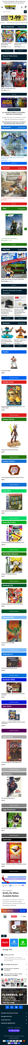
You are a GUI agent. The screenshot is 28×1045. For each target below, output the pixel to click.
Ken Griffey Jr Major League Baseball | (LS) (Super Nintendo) (13, 694)
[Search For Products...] (25, 11)
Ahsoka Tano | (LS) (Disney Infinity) (9, 449)
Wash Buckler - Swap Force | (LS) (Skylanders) (6, 340)
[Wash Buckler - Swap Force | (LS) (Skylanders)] (7, 332)
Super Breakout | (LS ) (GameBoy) (9, 511)
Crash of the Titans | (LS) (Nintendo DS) (20, 44)
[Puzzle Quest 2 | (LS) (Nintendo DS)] (7, 36)
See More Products (14, 378)
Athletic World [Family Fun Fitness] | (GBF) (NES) (12, 279)
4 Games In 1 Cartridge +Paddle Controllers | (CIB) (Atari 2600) (13, 722)
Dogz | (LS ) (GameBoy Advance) (9, 574)
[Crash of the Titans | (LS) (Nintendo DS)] (20, 36)
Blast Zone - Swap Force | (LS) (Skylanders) (20, 340)
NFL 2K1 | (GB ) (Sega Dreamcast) (9, 828)
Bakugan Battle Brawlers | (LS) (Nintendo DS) (12, 604)
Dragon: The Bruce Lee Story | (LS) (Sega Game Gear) (13, 864)
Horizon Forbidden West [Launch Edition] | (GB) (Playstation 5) (12, 158)
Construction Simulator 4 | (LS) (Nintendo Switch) (13, 198)
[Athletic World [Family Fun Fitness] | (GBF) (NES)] (14, 265)
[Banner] (5, 916)
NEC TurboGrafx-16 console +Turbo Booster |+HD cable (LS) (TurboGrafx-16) (7, 311)
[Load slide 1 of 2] (11, 19)
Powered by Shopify (14, 1038)
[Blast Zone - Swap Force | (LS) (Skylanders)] (20, 332)
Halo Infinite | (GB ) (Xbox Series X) (9, 238)
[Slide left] (2, 41)
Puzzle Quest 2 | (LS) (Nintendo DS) (6, 44)
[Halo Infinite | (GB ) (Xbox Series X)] (14, 224)
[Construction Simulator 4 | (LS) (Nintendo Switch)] (14, 184)
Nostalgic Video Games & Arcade (16, 1036)
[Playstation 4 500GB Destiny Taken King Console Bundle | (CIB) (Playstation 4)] (20, 302)
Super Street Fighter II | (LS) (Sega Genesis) (11, 762)
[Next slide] (16, 19)
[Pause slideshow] (19, 19)
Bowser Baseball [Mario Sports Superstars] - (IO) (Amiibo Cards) (13, 407)
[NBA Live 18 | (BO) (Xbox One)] (14, 74)
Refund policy (18, 1027)
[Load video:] (14, 927)
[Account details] (21, 7)
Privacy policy (10, 1027)
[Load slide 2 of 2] (13, 19)
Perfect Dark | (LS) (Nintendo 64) (9, 668)
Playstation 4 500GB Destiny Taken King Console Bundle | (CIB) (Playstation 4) (19, 311)
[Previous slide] (9, 19)
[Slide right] (25, 41)
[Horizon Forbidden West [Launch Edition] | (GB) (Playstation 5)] (14, 143)
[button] (2, 7)
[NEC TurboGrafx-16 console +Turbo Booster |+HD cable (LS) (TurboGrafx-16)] (7, 302)
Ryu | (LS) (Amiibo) (5, 370)
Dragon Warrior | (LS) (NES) (7, 642)
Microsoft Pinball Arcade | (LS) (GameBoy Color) (12, 542)
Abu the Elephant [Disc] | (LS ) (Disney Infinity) (12, 477)
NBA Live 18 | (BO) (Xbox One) (8, 88)
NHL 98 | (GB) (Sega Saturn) (8, 798)
